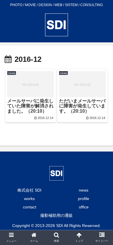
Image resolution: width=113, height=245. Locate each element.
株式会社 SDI (29, 190)
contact (29, 207)
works (29, 198)
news (83, 190)
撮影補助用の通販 (56, 215)
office (84, 207)
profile (83, 198)
